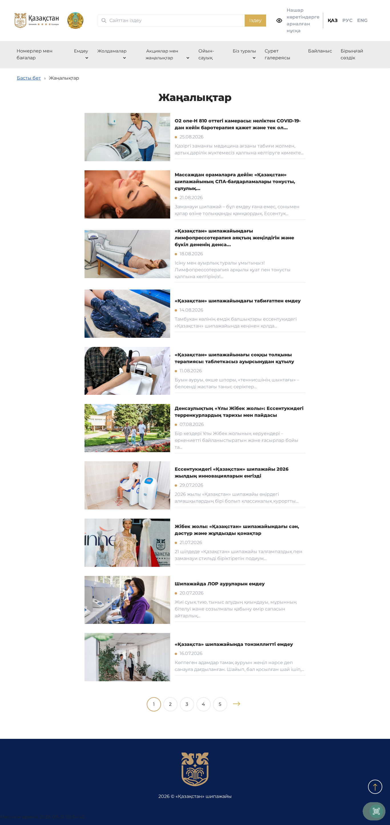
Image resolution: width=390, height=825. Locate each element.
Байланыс (320, 51)
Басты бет (29, 78)
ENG (362, 20)
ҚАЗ (333, 20)
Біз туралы (244, 51)
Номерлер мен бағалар (35, 54)
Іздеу (255, 20)
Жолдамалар (111, 51)
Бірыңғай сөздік (352, 54)
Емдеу (81, 51)
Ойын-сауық (206, 54)
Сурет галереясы (277, 54)
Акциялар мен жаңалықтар (162, 54)
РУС (347, 20)
